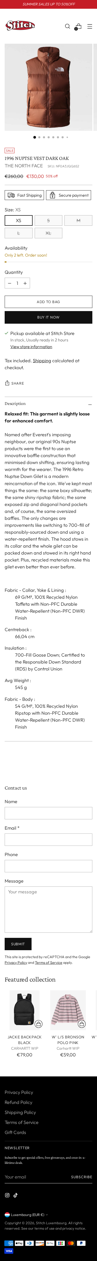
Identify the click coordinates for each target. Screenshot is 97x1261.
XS (18, 220)
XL (48, 233)
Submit (18, 944)
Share (17, 383)
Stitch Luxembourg (51, 1223)
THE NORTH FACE (24, 166)
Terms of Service (48, 962)
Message (14, 881)
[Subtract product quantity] (25, 283)
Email (12, 828)
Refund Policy (18, 1102)
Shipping (42, 361)
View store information (31, 346)
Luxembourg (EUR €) (27, 1214)
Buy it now (48, 317)
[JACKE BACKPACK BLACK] (25, 1010)
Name (11, 801)
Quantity (14, 272)
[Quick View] (38, 1024)
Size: (13, 210)
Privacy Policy (16, 962)
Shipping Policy (20, 1112)
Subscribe (81, 1177)
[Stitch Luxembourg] (20, 26)
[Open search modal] (67, 26)
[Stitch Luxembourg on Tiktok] (16, 1196)
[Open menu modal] (89, 26)
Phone (11, 854)
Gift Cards (15, 1132)
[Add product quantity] (9, 283)
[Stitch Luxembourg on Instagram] (8, 1196)
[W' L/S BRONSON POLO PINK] (68, 1010)
